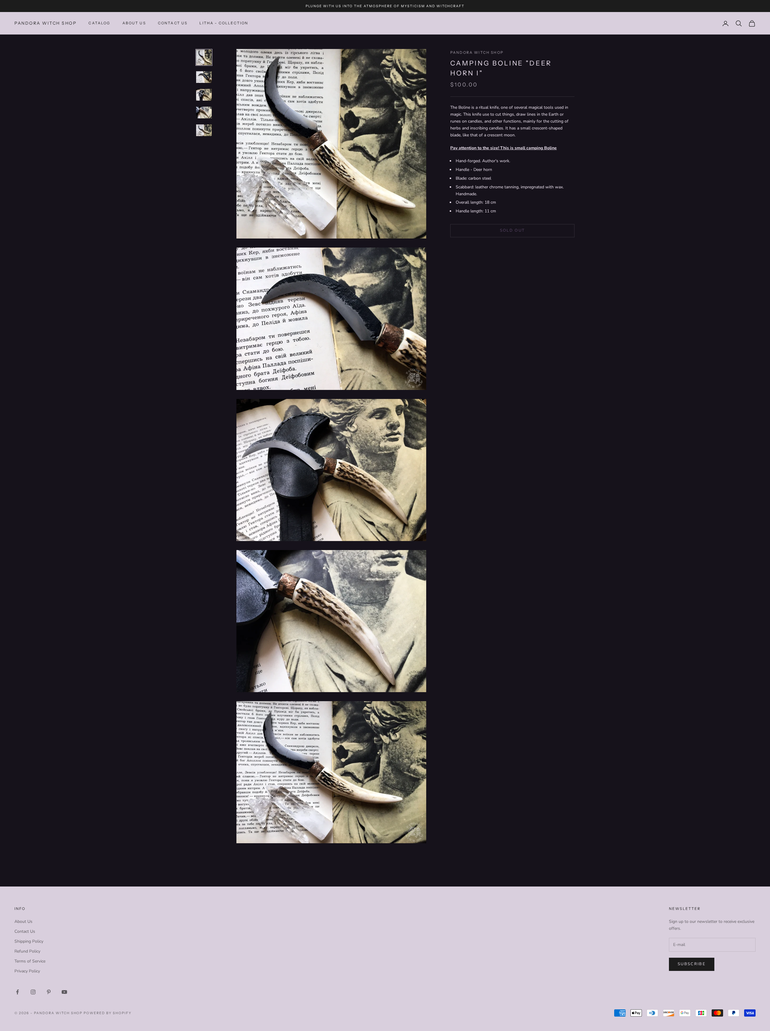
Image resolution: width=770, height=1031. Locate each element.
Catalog (99, 23)
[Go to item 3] (204, 94)
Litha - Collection (223, 23)
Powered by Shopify (107, 1013)
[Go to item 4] (204, 112)
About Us (134, 23)
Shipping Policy (28, 941)
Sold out (512, 230)
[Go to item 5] (204, 130)
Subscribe (692, 964)
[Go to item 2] (204, 77)
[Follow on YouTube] (64, 992)
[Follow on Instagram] (33, 992)
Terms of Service (29, 961)
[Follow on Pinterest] (49, 992)
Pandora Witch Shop (477, 52)
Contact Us (24, 931)
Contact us (173, 23)
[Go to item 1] (204, 57)
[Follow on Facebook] (17, 992)
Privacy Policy (27, 971)
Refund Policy (27, 951)
